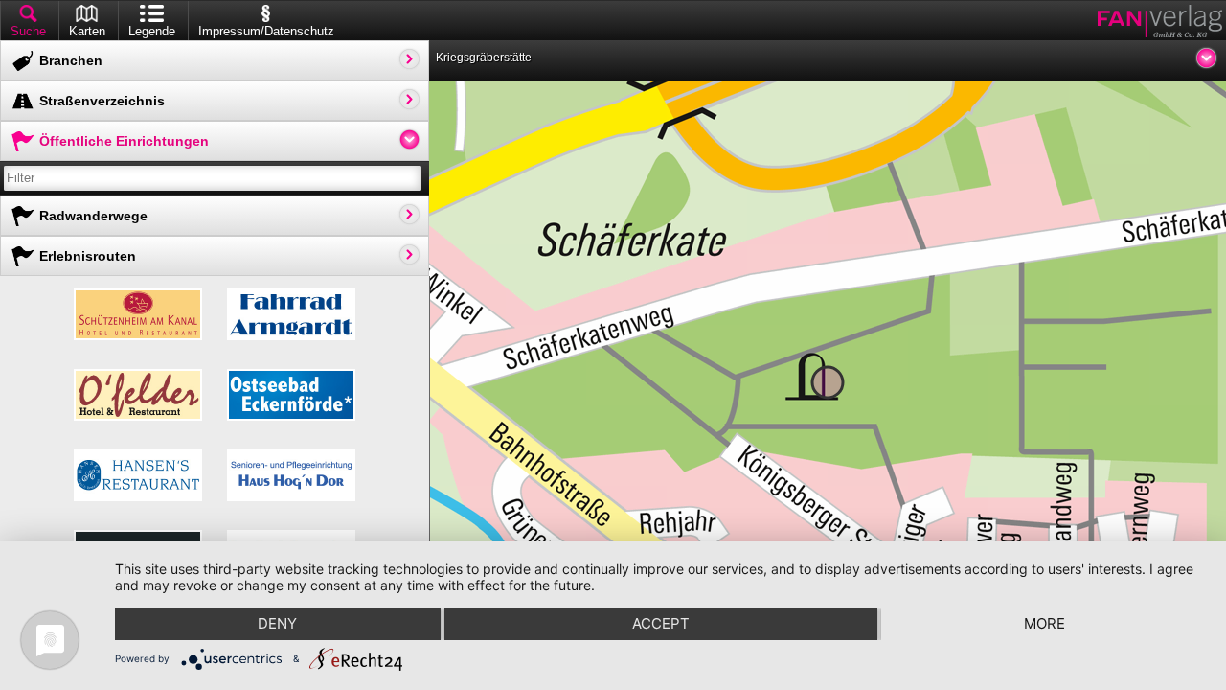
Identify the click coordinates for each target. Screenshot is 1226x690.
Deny (277, 623)
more (1044, 623)
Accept (661, 623)
